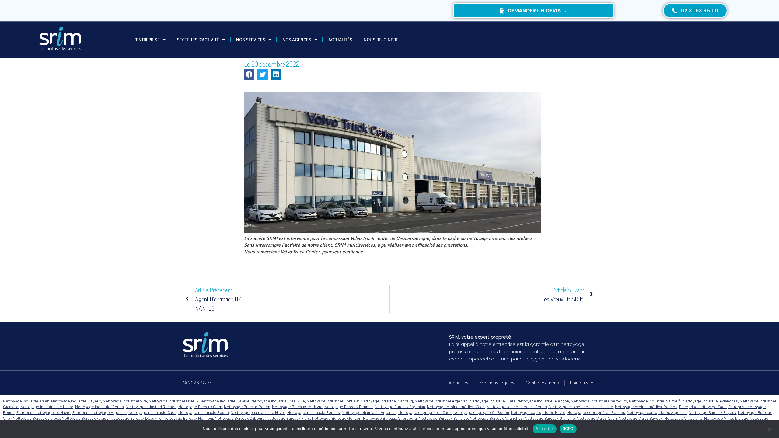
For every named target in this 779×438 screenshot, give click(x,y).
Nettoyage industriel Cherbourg (599, 401)
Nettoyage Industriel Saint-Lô (655, 401)
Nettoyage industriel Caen (26, 401)
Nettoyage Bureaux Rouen (247, 407)
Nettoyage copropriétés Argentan (657, 412)
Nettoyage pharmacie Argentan (369, 412)
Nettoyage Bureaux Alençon (336, 418)
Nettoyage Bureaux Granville (550, 418)
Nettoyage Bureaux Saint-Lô (443, 418)
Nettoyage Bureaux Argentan (400, 407)
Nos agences (296, 40)
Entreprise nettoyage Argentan (99, 412)
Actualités (340, 40)
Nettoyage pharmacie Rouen (203, 412)
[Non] (769, 428)
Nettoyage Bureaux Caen (200, 407)
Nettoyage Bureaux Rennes (348, 407)
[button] (249, 74)
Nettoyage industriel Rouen (99, 407)
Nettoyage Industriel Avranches (710, 401)
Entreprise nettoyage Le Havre (43, 412)
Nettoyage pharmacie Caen (152, 412)
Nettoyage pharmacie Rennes (313, 412)
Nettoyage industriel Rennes (151, 407)
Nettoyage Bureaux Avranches (496, 418)
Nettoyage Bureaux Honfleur (188, 418)
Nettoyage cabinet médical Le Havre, (581, 407)
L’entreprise (146, 40)
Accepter (545, 428)
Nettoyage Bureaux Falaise (85, 418)
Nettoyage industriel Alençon (543, 401)
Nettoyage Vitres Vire (683, 418)
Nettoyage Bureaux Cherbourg (390, 418)
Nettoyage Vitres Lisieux (726, 418)
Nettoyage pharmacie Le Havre (258, 412)
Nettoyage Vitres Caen (597, 418)
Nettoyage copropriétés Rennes (596, 412)
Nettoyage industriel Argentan (441, 401)
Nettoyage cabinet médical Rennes (646, 407)
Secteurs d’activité (198, 40)
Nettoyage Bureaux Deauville (136, 418)
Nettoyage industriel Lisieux (173, 401)
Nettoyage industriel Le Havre (46, 407)
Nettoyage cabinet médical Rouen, (518, 407)
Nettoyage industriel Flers (492, 401)
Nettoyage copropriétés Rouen (481, 412)
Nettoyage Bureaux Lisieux (36, 418)
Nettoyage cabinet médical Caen (456, 407)
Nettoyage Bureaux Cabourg (240, 418)
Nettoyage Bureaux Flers (288, 418)
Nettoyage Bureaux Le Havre (297, 407)
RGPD (568, 428)
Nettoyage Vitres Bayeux (640, 418)
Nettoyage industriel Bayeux (76, 401)
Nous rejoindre (381, 40)
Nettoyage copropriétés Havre (538, 412)
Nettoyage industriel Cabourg (387, 401)
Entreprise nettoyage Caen (703, 407)
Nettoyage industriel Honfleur (333, 401)
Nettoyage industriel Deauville (278, 401)
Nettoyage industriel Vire (125, 401)
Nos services (250, 40)
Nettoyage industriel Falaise (225, 401)
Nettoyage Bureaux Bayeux (712, 412)
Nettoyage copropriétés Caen (425, 412)
